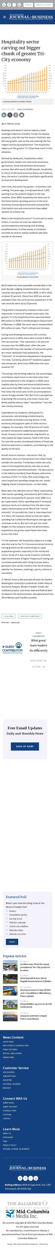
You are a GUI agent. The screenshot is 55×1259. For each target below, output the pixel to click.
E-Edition (7, 1114)
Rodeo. (12, 911)
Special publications (12, 1053)
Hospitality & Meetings (29, 616)
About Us (7, 1133)
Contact (7, 1118)
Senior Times (8, 1057)
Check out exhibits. (18, 926)
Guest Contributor (25, 109)
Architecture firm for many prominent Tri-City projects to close (35, 967)
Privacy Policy (9, 1145)
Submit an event (10, 1107)
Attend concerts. (17, 934)
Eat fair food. (15, 918)
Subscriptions (9, 1076)
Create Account (43, 5)
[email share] (21, 115)
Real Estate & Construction (15, 1045)
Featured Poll (16, 897)
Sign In (28, 5)
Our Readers (9, 1072)
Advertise (7, 1080)
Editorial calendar (12, 1084)
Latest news (8, 1042)
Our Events (8, 1137)
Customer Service (16, 1068)
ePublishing (43, 1244)
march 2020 (15, 623)
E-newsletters (9, 1110)
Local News (8, 616)
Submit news (8, 1103)
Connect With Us (15, 1098)
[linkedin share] (4, 115)
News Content (13, 1037)
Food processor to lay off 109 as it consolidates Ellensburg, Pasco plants (35, 993)
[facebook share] (15, 115)
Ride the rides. (16, 930)
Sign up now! (25, 746)
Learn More (11, 1129)
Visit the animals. (17, 922)
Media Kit (7, 1088)
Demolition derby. (18, 915)
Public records (10, 1049)
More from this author (38, 664)
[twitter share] (9, 115)
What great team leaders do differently (39, 645)
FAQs (5, 1141)
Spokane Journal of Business (16, 1149)
